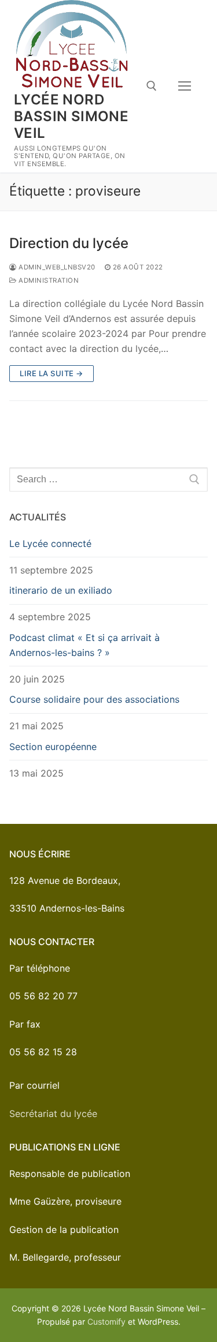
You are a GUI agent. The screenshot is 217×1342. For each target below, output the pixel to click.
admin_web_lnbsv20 (56, 267)
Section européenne (53, 746)
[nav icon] (184, 86)
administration (48, 280)
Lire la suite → (51, 373)
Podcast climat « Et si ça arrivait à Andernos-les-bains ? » (84, 645)
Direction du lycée (68, 243)
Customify (106, 1321)
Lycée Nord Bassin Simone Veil (71, 116)
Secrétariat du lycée (53, 1113)
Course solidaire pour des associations (94, 699)
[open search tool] (151, 86)
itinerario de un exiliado (60, 590)
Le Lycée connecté (50, 543)
